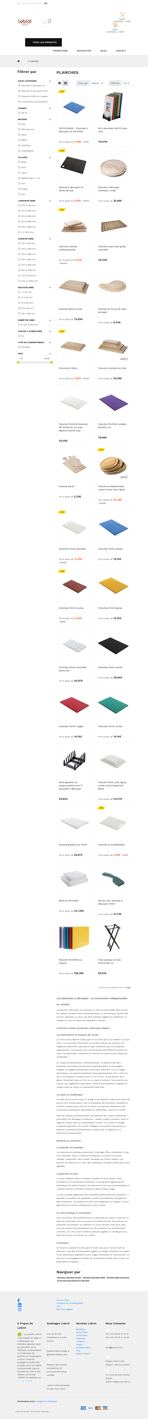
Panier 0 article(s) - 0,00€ (122, 20)
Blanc (24, 162)
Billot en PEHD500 (68, 900)
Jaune (24, 173)
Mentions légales (65, 1309)
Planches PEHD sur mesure (34, 96)
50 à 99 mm (27, 308)
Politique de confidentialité (70, 1303)
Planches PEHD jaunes (110, 608)
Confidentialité (83, 1347)
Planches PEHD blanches (72, 549)
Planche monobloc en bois (112, 368)
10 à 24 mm (27, 297)
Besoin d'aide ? (83, 1353)
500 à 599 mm (28, 221)
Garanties (80, 1329)
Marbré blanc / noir (30, 178)
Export (79, 1344)
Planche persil (66, 486)
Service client (63, 1300)
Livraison (80, 1341)
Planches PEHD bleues (110, 549)
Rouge (24, 189)
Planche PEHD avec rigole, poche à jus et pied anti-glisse (112, 785)
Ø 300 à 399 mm (29, 325)
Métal (24, 140)
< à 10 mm (26, 292)
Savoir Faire (81, 1332)
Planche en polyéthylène (111, 844)
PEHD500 (25, 145)
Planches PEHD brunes (71, 608)
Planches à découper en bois (69, 1278)
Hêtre (24, 135)
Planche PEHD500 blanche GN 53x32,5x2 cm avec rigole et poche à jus (73, 427)
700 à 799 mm (28, 275)
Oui (22, 336)
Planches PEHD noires (110, 667)
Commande (81, 1335)
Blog (104, 50)
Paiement (80, 1338)
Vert (23, 194)
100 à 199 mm (28, 243)
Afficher (115, 83)
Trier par (83, 83)
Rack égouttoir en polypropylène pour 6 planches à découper (70, 785)
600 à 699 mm (28, 227)
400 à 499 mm (28, 216)
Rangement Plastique (46, 1401)
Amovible (25, 347)
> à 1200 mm (27, 232)
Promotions (60, 50)
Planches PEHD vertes (110, 726)
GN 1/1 (24, 113)
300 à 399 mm (28, 211)
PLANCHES (33, 61)
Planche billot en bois (70, 309)
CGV (59, 1306)
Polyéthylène (27, 151)
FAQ (78, 1350)
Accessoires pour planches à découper (73, 1281)
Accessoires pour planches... (35, 101)
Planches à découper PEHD (34, 91)
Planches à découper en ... (34, 85)
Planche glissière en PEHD (73, 844)
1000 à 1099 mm (29, 281)
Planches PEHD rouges (71, 726)
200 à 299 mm (28, 205)
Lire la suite (26, 1380)
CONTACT (121, 50)
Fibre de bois (27, 129)
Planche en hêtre (68, 368)
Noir (23, 183)
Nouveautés (84, 50)
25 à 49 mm (27, 303)
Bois (23, 124)
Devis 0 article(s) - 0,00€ (115, 30)
